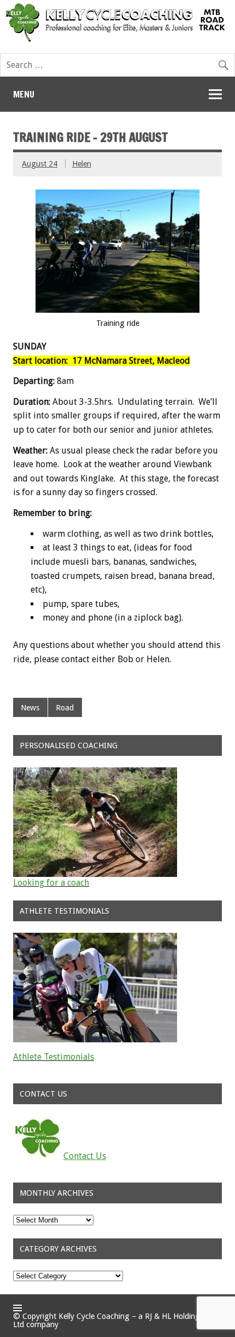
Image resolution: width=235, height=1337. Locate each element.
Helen (81, 163)
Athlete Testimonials (53, 1057)
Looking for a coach (51, 882)
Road (65, 707)
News (30, 707)
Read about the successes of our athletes (92, 1065)
